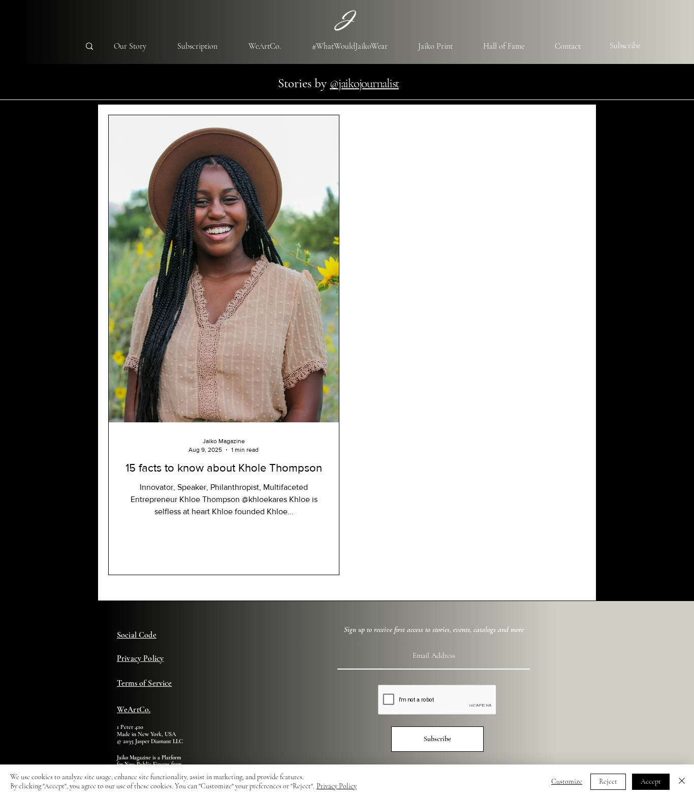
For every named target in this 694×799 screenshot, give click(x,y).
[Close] (682, 782)
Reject (608, 781)
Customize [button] (566, 781)
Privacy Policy (337, 786)
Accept (651, 781)
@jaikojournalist (364, 83)
